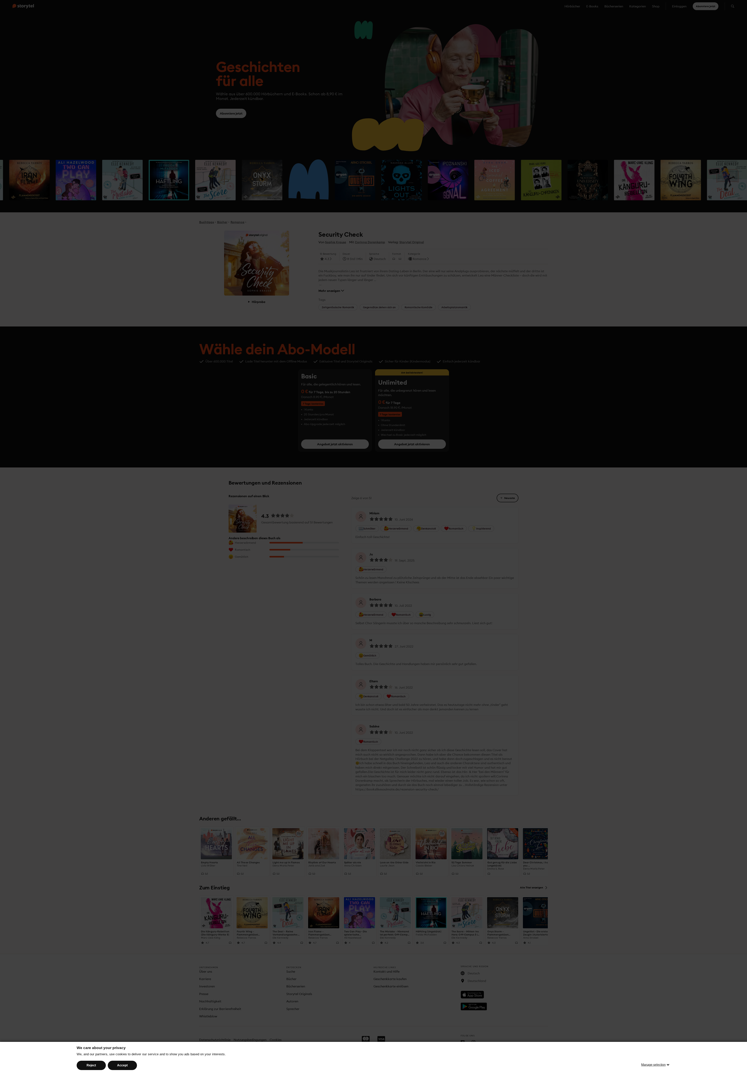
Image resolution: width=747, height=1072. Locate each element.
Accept (122, 1065)
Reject (91, 1065)
